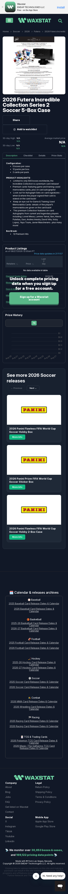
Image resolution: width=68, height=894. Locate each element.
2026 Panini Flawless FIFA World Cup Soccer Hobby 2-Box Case (32, 530)
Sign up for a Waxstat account (34, 298)
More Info (17, 437)
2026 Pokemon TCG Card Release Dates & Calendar (34, 742)
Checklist (28, 155)
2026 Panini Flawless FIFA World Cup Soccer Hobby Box (32, 430)
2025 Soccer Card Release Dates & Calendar (34, 682)
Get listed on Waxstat (16, 806)
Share (16, 120)
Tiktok (8, 831)
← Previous (16, 388)
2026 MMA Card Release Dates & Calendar (34, 701)
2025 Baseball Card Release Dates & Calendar (34, 603)
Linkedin (9, 841)
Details (42, 155)
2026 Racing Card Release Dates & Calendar (34, 726)
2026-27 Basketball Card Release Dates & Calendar (34, 629)
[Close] (2, 7)
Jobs (8, 797)
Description (11, 155)
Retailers (11, 263)
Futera (37, 31)
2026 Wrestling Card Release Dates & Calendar (34, 708)
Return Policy (42, 787)
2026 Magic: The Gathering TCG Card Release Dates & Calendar (34, 747)
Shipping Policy (43, 792)
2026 (27, 31)
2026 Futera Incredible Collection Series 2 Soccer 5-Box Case (31, 104)
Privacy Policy (43, 802)
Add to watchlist (27, 129)
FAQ (7, 802)
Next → (33, 388)
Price (28, 263)
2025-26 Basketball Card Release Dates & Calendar (34, 624)
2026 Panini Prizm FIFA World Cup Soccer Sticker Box (30, 480)
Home (6, 31)
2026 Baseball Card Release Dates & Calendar (34, 610)
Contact (9, 811)
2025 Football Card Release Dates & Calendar (34, 643)
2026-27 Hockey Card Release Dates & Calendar (34, 669)
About (8, 787)
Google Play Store (45, 826)
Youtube (9, 836)
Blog (7, 792)
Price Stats (56, 155)
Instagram (10, 826)
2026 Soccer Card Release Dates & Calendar (34, 687)
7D (34, 323)
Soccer (16, 31)
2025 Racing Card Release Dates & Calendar (34, 721)
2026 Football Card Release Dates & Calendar (34, 648)
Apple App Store (44, 821)
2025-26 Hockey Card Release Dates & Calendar (34, 663)
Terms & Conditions (45, 797)
